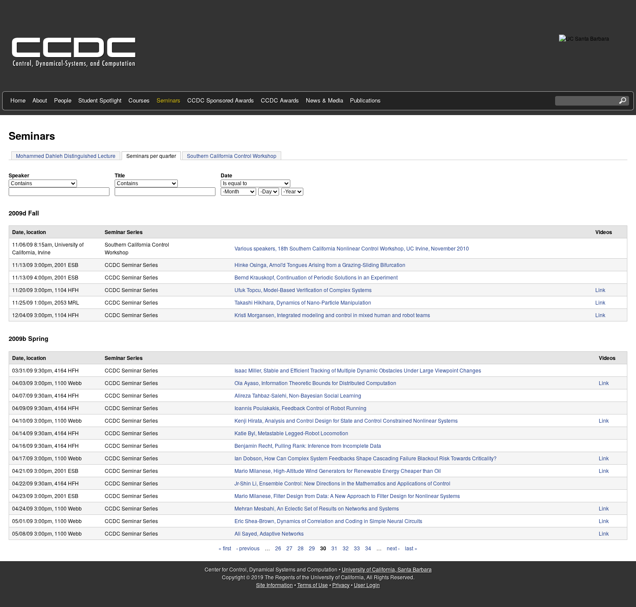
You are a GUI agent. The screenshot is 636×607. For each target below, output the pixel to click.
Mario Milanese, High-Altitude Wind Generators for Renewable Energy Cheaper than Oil (337, 470)
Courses (139, 100)
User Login (367, 584)
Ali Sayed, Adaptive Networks (269, 533)
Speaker (19, 175)
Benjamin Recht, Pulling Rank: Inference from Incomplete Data (307, 445)
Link (600, 289)
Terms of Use (312, 584)
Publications (365, 100)
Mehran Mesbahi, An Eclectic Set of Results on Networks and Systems (316, 508)
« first (224, 548)
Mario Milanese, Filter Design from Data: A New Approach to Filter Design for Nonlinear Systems (347, 495)
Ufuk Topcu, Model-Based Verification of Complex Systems (303, 289)
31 (334, 548)
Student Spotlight (100, 100)
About (39, 100)
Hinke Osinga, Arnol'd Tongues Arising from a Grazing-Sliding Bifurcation (319, 264)
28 (301, 548)
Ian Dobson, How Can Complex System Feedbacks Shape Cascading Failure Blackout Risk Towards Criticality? (365, 458)
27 (289, 548)
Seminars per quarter (153, 155)
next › (393, 548)
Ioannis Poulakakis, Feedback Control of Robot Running (300, 407)
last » (411, 548)
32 (346, 548)
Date (226, 175)
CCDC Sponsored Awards (220, 100)
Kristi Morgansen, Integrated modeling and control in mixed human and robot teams (332, 314)
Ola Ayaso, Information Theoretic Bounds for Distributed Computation (315, 382)
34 (368, 548)
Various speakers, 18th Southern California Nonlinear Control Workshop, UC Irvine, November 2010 (351, 248)
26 (278, 548)
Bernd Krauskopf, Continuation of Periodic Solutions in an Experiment (316, 277)
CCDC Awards (280, 100)
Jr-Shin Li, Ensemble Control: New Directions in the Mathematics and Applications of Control (342, 483)
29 (312, 548)
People (62, 100)
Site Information (274, 584)
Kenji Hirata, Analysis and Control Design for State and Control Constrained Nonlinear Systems (346, 420)
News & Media (324, 100)
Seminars (168, 100)
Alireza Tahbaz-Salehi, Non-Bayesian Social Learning (297, 395)
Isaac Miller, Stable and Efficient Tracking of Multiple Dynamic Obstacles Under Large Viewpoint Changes (357, 370)
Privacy (341, 584)
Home (18, 100)
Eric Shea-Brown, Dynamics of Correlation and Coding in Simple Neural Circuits (328, 520)
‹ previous (248, 548)
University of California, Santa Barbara (387, 569)
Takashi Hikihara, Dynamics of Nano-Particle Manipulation (302, 302)
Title (120, 175)
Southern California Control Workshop (231, 155)
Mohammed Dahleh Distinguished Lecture (66, 155)
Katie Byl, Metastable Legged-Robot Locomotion (291, 433)
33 (357, 548)
